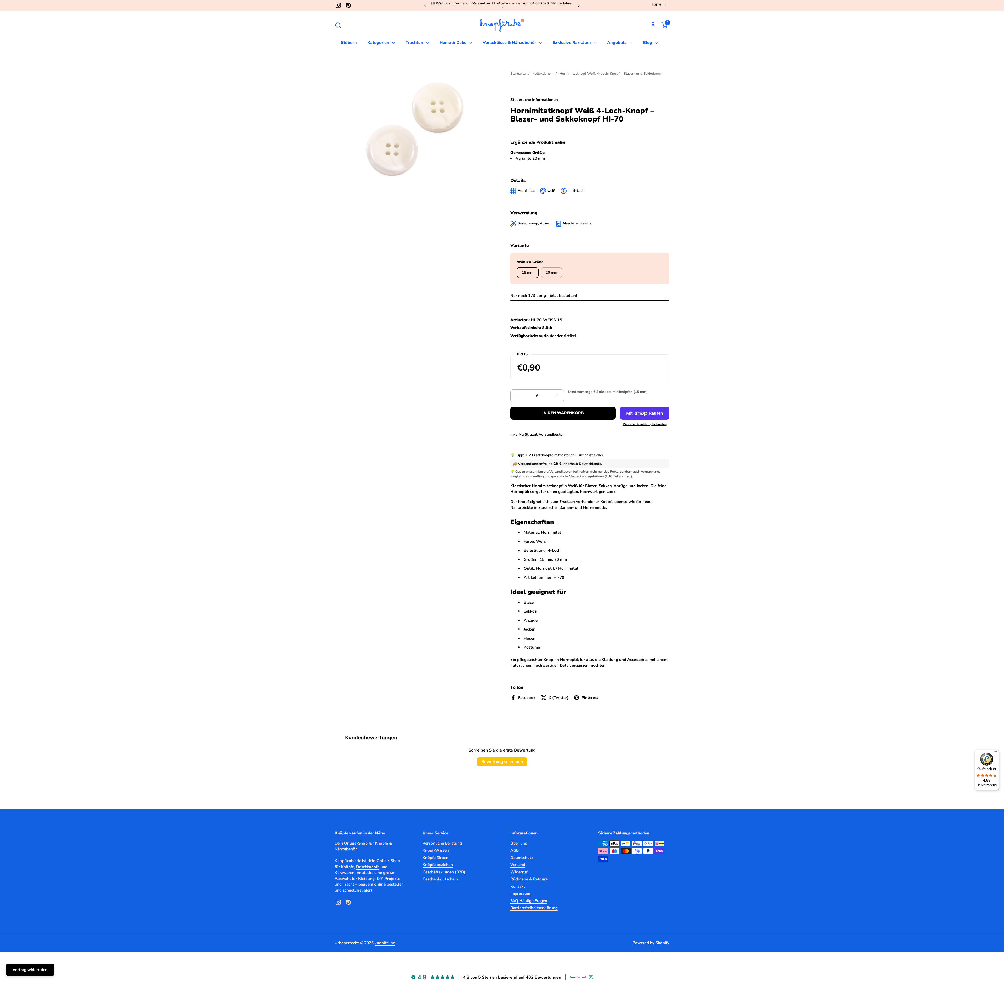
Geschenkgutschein (440, 879)
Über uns (518, 843)
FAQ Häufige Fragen (528, 900)
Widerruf (518, 872)
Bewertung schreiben (502, 762)
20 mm (551, 272)
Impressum (520, 893)
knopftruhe (385, 942)
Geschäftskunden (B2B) (444, 872)
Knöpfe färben (435, 857)
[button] (338, 25)
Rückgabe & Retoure (529, 879)
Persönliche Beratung (442, 843)
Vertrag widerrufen (30, 969)
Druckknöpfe (367, 866)
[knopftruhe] (502, 25)
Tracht (348, 884)
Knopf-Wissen (436, 850)
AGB (514, 850)
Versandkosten (551, 434)
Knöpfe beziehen (438, 864)
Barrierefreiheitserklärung (534, 907)
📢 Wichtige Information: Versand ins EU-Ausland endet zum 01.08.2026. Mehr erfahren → (502, 5)
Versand (517, 864)
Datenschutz (521, 857)
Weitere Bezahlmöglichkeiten (645, 424)
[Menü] (995, 753)
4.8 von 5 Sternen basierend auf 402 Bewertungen (512, 977)
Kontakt (517, 886)
